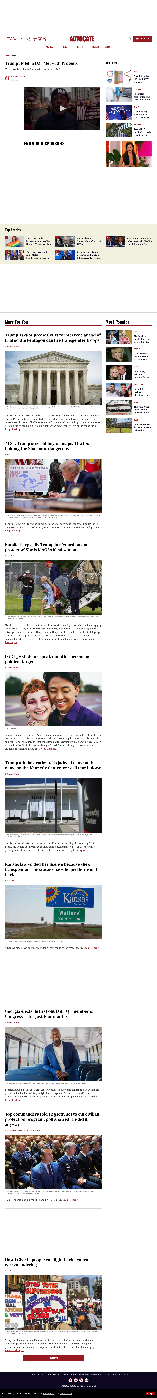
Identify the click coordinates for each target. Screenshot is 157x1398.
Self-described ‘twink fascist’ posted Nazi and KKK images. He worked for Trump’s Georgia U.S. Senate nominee (89, 257)
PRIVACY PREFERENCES (98, 1375)
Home (7, 55)
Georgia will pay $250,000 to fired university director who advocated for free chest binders (143, 432)
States (136, 107)
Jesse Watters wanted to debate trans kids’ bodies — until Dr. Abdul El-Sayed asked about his (139, 243)
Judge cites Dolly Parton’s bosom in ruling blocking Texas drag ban (38, 241)
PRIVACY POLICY (83, 1375)
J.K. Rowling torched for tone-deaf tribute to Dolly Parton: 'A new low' (142, 341)
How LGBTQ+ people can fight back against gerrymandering (47, 1262)
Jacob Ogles (10, 880)
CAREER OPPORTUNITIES (53, 1375)
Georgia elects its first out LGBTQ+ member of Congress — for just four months (49, 1013)
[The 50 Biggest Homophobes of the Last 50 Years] (65, 241)
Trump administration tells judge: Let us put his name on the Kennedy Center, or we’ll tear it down (53, 765)
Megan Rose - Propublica (14, 1130)
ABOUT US (40, 1375)
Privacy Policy (49, 1394)
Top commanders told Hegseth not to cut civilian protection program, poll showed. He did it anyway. (52, 1119)
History (95, 46)
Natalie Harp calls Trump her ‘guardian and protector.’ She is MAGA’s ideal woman (47, 547)
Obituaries (138, 384)
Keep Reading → (14, 429)
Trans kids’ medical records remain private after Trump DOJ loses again (142, 135)
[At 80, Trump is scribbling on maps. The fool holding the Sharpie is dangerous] (53, 486)
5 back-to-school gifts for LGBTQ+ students (142, 79)
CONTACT (32, 1375)
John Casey (10, 454)
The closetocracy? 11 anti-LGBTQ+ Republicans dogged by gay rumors (37, 256)
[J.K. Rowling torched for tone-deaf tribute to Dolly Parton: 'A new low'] (119, 337)
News (65, 46)
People (137, 331)
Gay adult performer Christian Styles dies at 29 (141, 393)
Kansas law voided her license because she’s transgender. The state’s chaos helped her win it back (51, 869)
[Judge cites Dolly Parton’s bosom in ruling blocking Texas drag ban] (14, 241)
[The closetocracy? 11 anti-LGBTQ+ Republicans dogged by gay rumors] (14, 255)
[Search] (129, 38)
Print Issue (138, 72)
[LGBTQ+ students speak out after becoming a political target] (53, 699)
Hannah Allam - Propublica (32, 1130)
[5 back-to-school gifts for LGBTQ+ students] (119, 77)
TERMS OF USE (112, 1375)
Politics (49, 46)
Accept (150, 1394)
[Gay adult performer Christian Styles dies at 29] (119, 390)
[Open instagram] (45, 39)
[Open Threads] (40, 39)
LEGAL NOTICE (124, 1375)
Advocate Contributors (19, 76)
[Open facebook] (29, 39)
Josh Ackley (10, 556)
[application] (62, 108)
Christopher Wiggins (13, 346)
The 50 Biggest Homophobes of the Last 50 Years (89, 241)
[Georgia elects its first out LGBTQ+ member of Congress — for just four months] (53, 1054)
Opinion (108, 46)
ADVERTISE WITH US (70, 1375)
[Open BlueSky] (35, 39)
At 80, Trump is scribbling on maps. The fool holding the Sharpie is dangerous (48, 445)
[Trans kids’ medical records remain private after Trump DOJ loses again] (119, 130)
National (137, 125)
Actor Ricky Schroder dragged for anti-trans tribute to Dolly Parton (142, 377)
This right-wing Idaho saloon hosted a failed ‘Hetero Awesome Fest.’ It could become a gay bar (143, 414)
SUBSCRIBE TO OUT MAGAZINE (11, 39)
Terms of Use (66, 1394)
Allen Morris (10, 1271)
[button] (62, 108)
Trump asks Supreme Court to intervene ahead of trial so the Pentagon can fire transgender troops (53, 337)
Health (80, 46)
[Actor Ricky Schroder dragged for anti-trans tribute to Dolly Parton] (119, 372)
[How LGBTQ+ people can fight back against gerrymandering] (53, 1302)
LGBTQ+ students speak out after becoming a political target (49, 659)
